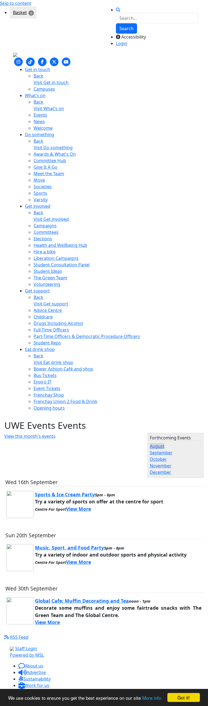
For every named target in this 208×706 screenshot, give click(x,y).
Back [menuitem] (38, 76)
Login (121, 43)
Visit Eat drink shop (53, 362)
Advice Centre (48, 310)
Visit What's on (49, 108)
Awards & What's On (55, 154)
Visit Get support (51, 304)
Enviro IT (42, 382)
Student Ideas (48, 271)
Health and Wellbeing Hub (60, 245)
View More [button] (78, 509)
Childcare (43, 317)
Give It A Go (45, 167)
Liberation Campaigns (56, 258)
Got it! (183, 697)
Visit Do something (53, 148)
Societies (43, 187)
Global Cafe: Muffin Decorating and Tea (82, 601)
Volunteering (47, 284)
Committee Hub (50, 161)
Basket (20, 12)
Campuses (44, 89)
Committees (46, 232)
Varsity (41, 200)
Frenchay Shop (49, 395)
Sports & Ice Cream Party (65, 494)
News (39, 121)
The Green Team (50, 278)
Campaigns (45, 226)
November (160, 466)
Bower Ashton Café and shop (63, 369)
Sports (40, 193)
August (157, 446)
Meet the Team (49, 174)
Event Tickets (47, 388)
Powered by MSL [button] (27, 655)
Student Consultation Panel (62, 265)
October (158, 459)
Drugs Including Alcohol (58, 323)
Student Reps (47, 343)
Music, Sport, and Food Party (69, 547)
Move (39, 180)
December (160, 472)
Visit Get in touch (51, 82)
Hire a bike (45, 252)
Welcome (43, 128)
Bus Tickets (45, 375)
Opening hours (49, 408)
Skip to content (15, 3)
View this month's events (30, 436)
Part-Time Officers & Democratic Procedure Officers (87, 336)
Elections (43, 239)
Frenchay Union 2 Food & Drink (66, 401)
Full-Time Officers (51, 330)
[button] (30, 666)
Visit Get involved (51, 219)
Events (40, 115)
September (161, 453)
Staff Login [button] (26, 648)
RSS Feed (19, 637)
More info (151, 697)
